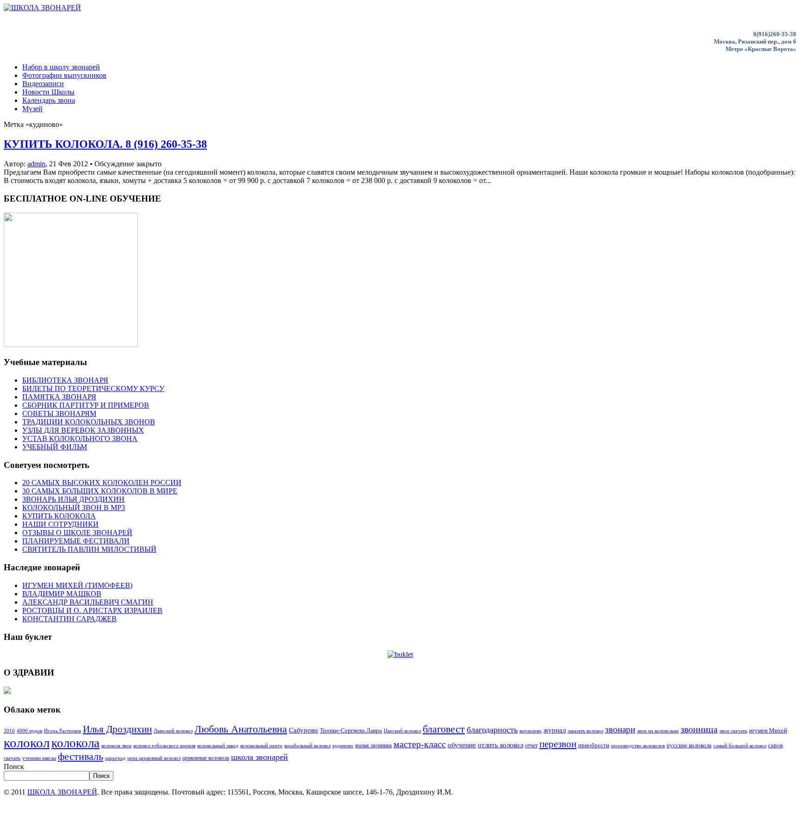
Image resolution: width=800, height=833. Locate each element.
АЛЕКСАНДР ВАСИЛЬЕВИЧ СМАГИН (87, 602)
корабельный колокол (307, 745)
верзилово (530, 730)
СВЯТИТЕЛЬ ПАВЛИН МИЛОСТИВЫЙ (89, 549)
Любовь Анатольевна (240, 729)
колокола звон (116, 745)
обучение (462, 745)
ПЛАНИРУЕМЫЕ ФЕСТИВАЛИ (76, 541)
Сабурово (303, 730)
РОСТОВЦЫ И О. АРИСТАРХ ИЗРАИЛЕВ (92, 610)
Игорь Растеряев (62, 730)
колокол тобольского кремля (164, 745)
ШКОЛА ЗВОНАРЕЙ (62, 792)
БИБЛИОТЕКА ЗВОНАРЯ (65, 380)
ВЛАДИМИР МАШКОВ (61, 594)
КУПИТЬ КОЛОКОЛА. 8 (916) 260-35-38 (105, 144)
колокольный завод (217, 745)
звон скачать (733, 730)
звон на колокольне (658, 730)
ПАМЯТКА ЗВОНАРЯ (59, 397)
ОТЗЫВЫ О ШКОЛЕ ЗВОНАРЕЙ (77, 532)
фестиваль (80, 756)
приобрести (593, 745)
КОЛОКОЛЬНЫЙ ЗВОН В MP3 (73, 507)
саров (775, 745)
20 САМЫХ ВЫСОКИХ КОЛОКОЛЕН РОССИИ (101, 482)
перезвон (557, 744)
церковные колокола (205, 758)
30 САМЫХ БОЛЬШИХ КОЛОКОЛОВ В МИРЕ (99, 491)
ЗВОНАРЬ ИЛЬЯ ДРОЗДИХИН (73, 499)
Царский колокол (402, 730)
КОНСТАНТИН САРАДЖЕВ (69, 619)
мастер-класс (420, 744)
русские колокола (689, 745)
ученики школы (39, 758)
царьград (115, 758)
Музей (32, 109)
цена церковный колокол (154, 758)
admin (36, 164)
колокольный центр (261, 745)
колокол (27, 742)
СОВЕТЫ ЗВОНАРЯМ (59, 413)
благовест (444, 729)
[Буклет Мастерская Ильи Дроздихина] (400, 654)
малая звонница (373, 745)
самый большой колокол (739, 745)
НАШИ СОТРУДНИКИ (60, 524)
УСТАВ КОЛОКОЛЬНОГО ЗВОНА (80, 438)
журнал (555, 730)
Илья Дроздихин (117, 729)
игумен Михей (768, 730)
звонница (699, 729)
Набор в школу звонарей (61, 67)
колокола (75, 743)
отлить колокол (500, 745)
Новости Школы (48, 92)
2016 (9, 730)
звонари (620, 729)
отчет (531, 745)
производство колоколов (638, 745)
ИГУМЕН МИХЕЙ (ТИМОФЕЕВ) (77, 585)
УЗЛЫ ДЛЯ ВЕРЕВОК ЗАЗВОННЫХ (83, 430)
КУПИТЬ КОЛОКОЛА (59, 516)
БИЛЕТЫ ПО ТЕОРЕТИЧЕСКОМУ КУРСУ (93, 388)
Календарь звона (48, 100)
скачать (12, 758)
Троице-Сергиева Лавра (351, 730)
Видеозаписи (43, 84)
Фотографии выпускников (64, 75)
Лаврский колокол (173, 730)
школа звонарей (259, 757)
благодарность (492, 729)
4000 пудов (29, 730)
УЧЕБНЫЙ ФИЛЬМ (54, 447)
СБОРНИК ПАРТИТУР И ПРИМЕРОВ (85, 405)
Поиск (14, 766)
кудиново (342, 745)
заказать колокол (585, 730)
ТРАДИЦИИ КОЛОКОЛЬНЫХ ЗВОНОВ (88, 422)
